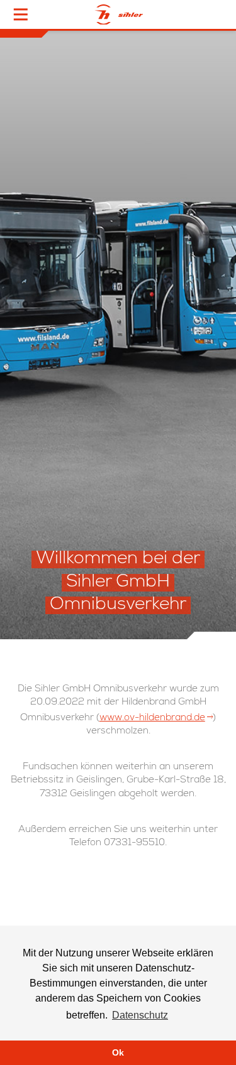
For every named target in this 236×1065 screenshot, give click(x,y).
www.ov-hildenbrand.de (152, 718)
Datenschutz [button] (140, 1015)
